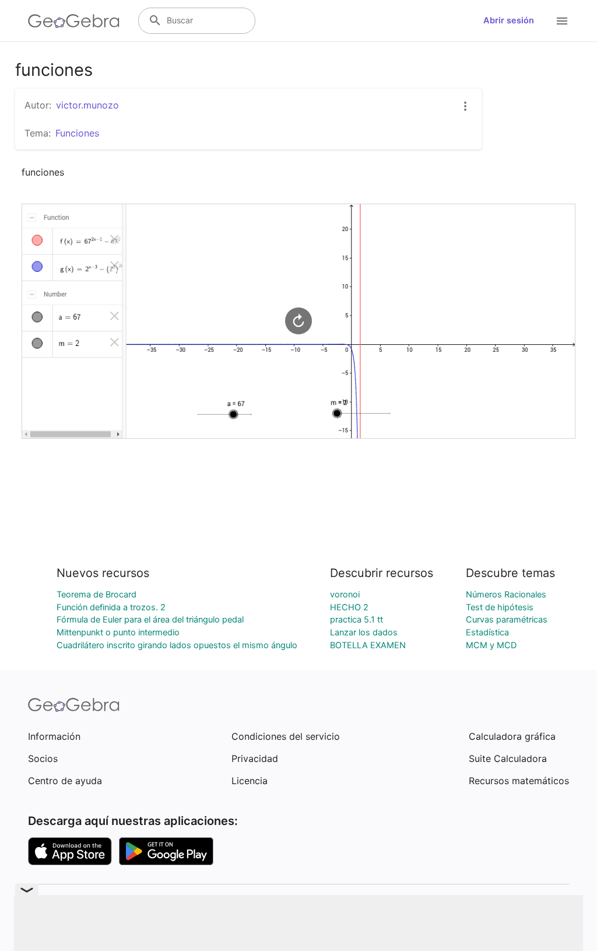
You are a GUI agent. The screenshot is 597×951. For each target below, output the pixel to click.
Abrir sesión (508, 20)
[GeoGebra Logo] (74, 21)
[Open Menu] (562, 21)
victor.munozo (87, 105)
